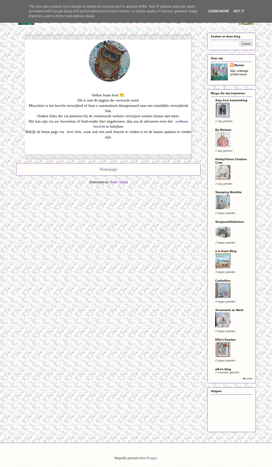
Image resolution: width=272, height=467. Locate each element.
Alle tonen (247, 378)
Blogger (151, 458)
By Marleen (223, 129)
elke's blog (223, 369)
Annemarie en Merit (229, 310)
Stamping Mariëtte (228, 192)
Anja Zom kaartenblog (231, 100)
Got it (238, 11)
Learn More (218, 11)
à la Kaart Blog (226, 251)
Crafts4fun (223, 280)
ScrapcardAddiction (229, 221)
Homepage (108, 169)
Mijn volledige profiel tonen (239, 72)
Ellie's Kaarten (225, 339)
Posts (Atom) (119, 182)
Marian (239, 65)
